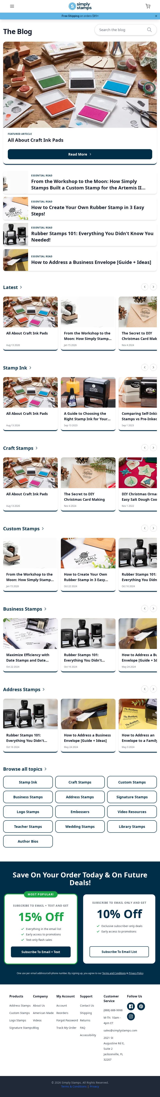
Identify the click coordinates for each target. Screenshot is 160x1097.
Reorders (62, 1013)
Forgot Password (67, 1020)
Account (61, 1005)
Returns (85, 1020)
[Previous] (144, 286)
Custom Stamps (21, 528)
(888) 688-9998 (113, 1010)
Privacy (94, 1086)
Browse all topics (22, 769)
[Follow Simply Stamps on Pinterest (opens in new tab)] (141, 1006)
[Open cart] (148, 6)
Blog (36, 1028)
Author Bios (28, 841)
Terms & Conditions (74, 1086)
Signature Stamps (132, 797)
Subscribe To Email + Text (40, 952)
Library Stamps (132, 826)
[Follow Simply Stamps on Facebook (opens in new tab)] (131, 1006)
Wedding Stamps (80, 826)
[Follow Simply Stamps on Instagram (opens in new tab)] (131, 1016)
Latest (10, 287)
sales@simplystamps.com (120, 1030)
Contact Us (87, 1005)
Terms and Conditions (114, 973)
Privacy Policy (136, 973)
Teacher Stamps (28, 826)
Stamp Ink (15, 368)
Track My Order (66, 1028)
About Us (39, 1005)
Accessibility (88, 1035)
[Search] (149, 29)
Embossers (80, 811)
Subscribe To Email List (119, 952)
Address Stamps (21, 689)
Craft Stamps (18, 448)
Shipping (86, 1013)
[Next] (153, 286)
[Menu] (12, 6)
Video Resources (132, 811)
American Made (43, 1013)
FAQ (82, 1028)
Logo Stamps (28, 811)
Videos (37, 1020)
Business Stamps (22, 609)
